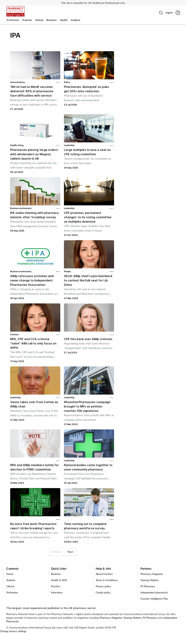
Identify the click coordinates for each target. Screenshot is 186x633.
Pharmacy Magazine (151, 573)
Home (9, 573)
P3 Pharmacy (147, 586)
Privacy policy (103, 586)
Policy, (67, 82)
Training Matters (149, 580)
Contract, (14, 334)
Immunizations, (17, 82)
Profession (12, 592)
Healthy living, (17, 145)
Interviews (56, 592)
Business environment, (21, 208)
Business (56, 573)
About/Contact (104, 573)
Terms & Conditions (107, 580)
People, (67, 271)
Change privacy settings (13, 631)
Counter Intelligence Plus (154, 598)
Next (70, 551)
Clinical (10, 586)
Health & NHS (59, 580)
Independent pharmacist (154, 592)
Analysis (10, 580)
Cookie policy (103, 592)
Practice (55, 586)
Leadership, (69, 145)
